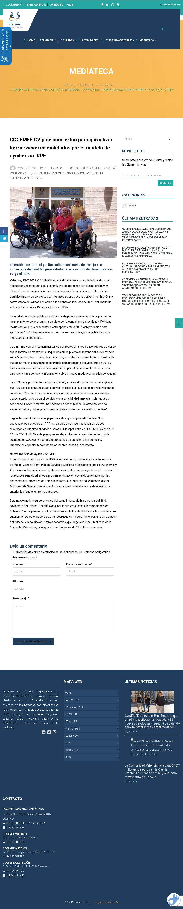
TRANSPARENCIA (35, 4)
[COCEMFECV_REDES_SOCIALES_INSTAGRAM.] (54, 732)
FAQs (70, 4)
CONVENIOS (71, 735)
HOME (31, 40)
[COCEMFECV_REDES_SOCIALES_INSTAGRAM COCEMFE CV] (112, 5)
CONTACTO (56, 4)
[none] (63, 222)
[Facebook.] (4, 231)
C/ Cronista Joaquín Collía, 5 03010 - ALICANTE (29, 852)
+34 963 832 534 (171, 4)
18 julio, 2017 (53, 168)
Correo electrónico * (79, 564)
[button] (179, 323)
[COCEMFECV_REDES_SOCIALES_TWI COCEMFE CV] (107, 5)
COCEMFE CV (14, 4)
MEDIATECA (147, 40)
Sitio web (18, 581)
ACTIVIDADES (90, 40)
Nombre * (18, 564)
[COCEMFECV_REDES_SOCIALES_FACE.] (43, 732)
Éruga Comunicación (106, 902)
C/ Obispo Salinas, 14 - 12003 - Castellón (25, 866)
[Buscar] (169, 139)
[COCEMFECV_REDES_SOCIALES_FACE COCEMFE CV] (102, 5)
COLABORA (67, 40)
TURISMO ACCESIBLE (119, 40)
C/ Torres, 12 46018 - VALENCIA (20, 837)
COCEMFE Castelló (75, 173)
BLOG (68, 743)
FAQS (68, 757)
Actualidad (77, 168)
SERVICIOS (46, 40)
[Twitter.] (4, 238)
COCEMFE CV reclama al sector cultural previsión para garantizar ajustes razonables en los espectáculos (146, 268)
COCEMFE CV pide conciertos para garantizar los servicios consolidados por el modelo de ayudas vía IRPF (61, 148)
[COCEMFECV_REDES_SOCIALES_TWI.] (49, 732)
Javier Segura (33, 177)
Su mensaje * (21, 598)
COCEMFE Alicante (48, 173)
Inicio (68, 85)
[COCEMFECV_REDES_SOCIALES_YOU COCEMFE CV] (118, 5)
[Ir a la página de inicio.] (15, 20)
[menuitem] (31, 40)
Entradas (106, 85)
